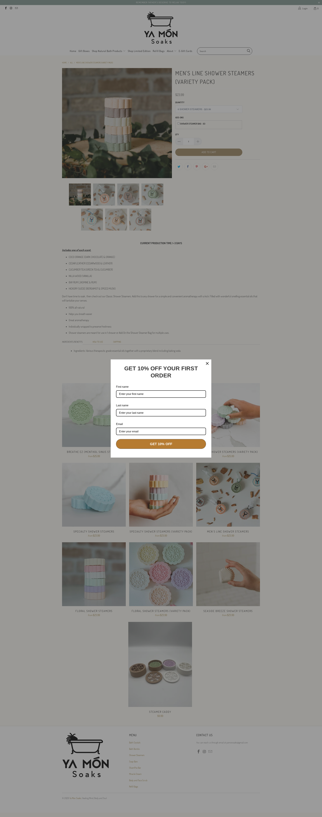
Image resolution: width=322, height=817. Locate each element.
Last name (122, 405)
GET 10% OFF (161, 444)
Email (119, 424)
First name (122, 386)
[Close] (207, 363)
